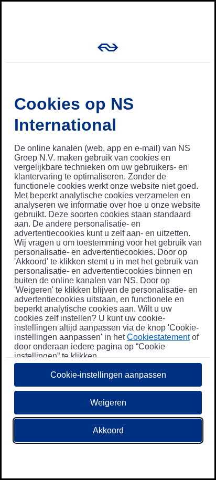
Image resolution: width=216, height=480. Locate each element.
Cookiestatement (158, 337)
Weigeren (108, 402)
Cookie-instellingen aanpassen (108, 374)
